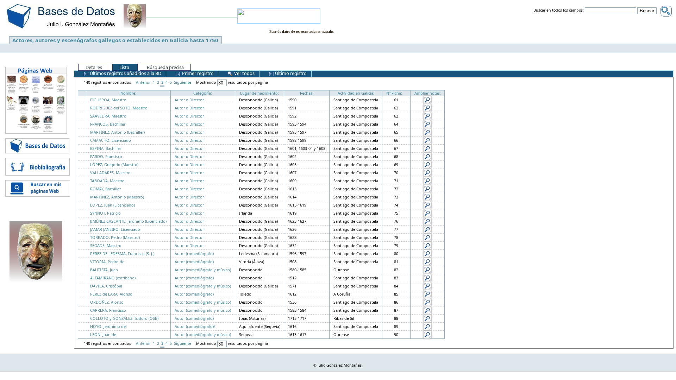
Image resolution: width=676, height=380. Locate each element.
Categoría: (202, 93)
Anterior (143, 82)
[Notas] (427, 99)
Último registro (290, 73)
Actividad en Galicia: (356, 93)
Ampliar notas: (427, 93)
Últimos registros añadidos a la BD (125, 73)
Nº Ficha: (394, 93)
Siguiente (182, 82)
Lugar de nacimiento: (259, 93)
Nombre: (128, 93)
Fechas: (306, 93)
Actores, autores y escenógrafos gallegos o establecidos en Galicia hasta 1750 (115, 40)
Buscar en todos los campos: (558, 10)
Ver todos (244, 73)
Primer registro (197, 73)
